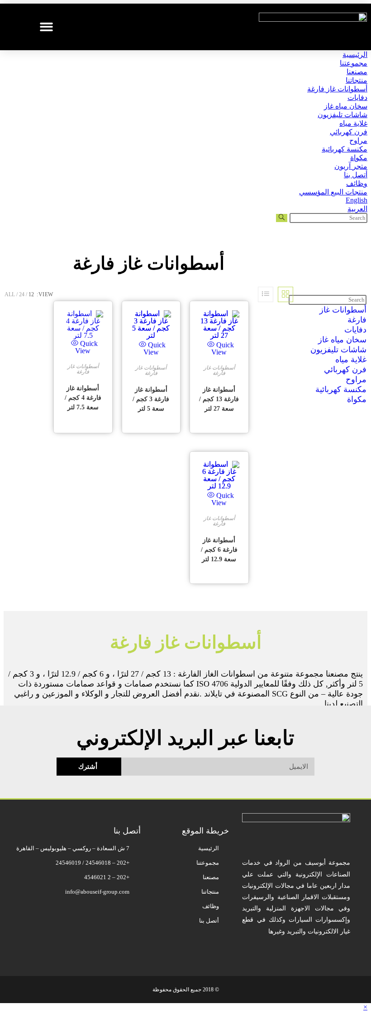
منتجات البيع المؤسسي (333, 192)
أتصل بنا (355, 175)
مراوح (358, 140)
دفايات (357, 97)
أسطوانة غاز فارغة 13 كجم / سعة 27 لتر (219, 399)
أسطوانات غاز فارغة (337, 89)
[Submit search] (282, 218)
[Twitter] (191, 949)
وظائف (356, 183)
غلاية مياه (353, 123)
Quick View (86, 347)
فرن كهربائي (348, 132)
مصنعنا (357, 72)
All (10, 294)
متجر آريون (350, 166)
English (356, 200)
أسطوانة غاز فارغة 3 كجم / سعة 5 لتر (151, 399)
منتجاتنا (356, 80)
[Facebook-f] (217, 949)
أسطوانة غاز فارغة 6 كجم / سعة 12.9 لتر (219, 550)
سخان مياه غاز (345, 106)
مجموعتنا (353, 63)
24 (21, 294)
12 (31, 294)
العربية (357, 209)
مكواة (358, 157)
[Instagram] (164, 949)
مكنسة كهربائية (344, 149)
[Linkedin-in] (137, 949)
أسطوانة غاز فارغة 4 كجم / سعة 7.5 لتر (83, 398)
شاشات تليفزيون (342, 114)
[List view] (265, 294)
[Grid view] (285, 294)
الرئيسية (354, 54)
